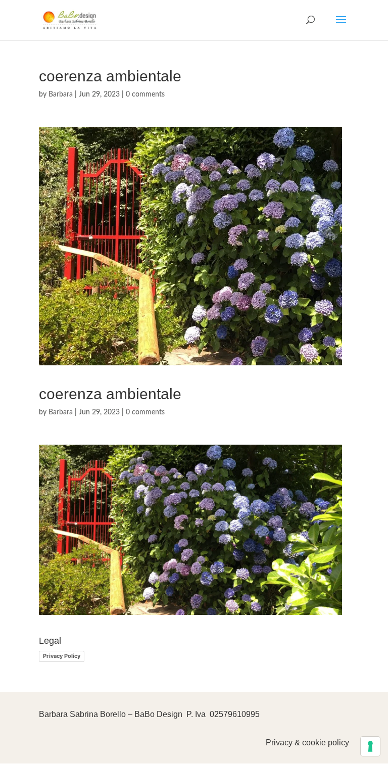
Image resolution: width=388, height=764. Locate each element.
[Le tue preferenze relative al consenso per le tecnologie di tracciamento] (370, 746)
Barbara (60, 94)
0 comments (145, 94)
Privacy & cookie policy (307, 742)
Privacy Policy (61, 655)
